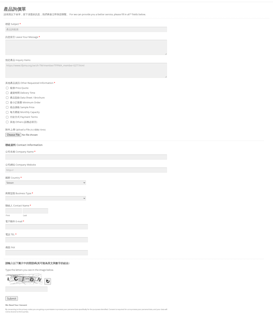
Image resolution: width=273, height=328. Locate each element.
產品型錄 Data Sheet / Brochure (27, 97)
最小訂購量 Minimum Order (25, 102)
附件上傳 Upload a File (25, 129)
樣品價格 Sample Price (22, 107)
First (8, 215)
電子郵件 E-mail (14, 221)
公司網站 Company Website (20, 164)
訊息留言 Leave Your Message (22, 37)
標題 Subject (13, 24)
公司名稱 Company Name (20, 151)
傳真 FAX (10, 247)
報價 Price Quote (19, 88)
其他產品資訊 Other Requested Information (30, 83)
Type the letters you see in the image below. (29, 270)
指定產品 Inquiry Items (17, 60)
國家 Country (13, 177)
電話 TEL (11, 234)
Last (25, 215)
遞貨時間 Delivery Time (22, 92)
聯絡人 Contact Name (18, 205)
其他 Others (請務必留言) (23, 122)
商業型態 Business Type (19, 193)
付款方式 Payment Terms (24, 117)
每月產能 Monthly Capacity (25, 112)
